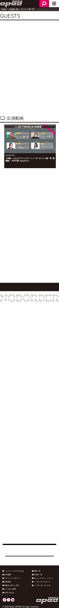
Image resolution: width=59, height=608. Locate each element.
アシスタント (26, 192)
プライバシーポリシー (12, 578)
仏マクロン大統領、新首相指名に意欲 (23, 399)
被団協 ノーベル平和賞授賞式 (19, 418)
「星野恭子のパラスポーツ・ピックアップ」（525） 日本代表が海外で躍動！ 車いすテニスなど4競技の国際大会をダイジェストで (29, 537)
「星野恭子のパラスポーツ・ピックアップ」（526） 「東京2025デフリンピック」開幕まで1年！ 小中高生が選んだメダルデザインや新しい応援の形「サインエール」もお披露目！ (29, 521)
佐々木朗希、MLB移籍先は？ (18, 390)
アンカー (8, 192)
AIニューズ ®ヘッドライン (43, 578)
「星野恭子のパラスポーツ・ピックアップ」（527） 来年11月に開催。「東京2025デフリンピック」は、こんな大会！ (29, 480)
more (29, 435)
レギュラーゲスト (13, 199)
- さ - (28, 221)
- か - (17, 221)
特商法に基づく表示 (11, 585)
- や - (28, 228)
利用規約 (7, 582)
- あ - (6, 221)
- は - (6, 228)
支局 (44, 199)
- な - (49, 221)
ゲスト (32, 199)
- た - (38, 221)
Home (3, 9)
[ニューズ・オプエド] (11, 3)
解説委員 (44, 192)
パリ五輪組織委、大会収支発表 (20, 380)
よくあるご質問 (10, 589)
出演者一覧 (13, 9)
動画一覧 (36, 571)
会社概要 (7, 574)
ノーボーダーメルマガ (41, 585)
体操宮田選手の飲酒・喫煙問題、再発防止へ (27, 371)
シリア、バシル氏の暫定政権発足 (21, 409)
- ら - (38, 228)
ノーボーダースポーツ (41, 582)
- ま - (17, 228)
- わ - (49, 228)
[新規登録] (29, 260)
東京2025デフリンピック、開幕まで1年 (24, 428)
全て (6, 206)
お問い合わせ (9, 592)
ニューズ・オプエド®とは (14, 571)
